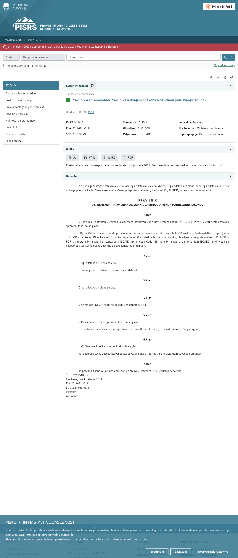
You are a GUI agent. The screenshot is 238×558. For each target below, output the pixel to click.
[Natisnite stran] (231, 77)
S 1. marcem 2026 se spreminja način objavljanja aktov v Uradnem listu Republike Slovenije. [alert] (63, 46)
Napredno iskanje (224, 65)
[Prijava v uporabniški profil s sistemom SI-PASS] (219, 6)
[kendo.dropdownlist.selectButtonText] (62, 57)
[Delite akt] (224, 77)
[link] (13, 39)
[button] (149, 86)
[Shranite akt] (218, 77)
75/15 (91, 112)
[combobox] (43, 57)
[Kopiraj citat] (92, 85)
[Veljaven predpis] (68, 100)
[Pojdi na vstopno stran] (15, 10)
